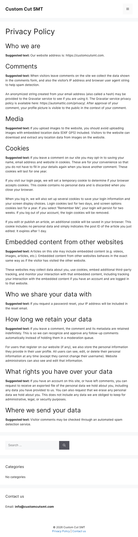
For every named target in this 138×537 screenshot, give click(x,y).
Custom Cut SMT (24, 9)
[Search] (64, 445)
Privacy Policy (61, 531)
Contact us (79, 531)
